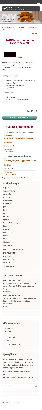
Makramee (7, 232)
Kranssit (6, 216)
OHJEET (6, 188)
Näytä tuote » (8, 142)
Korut (5, 213)
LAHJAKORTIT (8, 259)
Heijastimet (7, 200)
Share (20, 57)
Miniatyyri (7, 239)
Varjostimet (7, 245)
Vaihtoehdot (8, 149)
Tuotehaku (34, 27)
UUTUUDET (7, 262)
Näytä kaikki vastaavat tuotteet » (14, 178)
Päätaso (4, 27)
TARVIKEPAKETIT (12, 27)
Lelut (5, 226)
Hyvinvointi (7, 203)
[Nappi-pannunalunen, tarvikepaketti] (19, 48)
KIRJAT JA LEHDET (10, 256)
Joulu (5, 207)
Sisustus (6, 242)
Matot (5, 236)
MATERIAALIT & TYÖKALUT (13, 250)
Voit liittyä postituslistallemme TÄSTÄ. (18, 378)
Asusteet (6, 197)
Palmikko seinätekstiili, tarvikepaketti (19, 133)
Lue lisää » (7, 291)
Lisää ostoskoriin (10, 151)
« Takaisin (33, 34)
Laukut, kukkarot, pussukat (13, 223)
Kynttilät (6, 220)
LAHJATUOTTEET (9, 253)
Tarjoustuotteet (9, 266)
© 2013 (5, 402)
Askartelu (21, 27)
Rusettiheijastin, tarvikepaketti (19, 156)
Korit (5, 210)
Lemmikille (7, 229)
